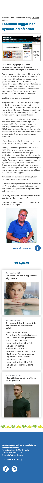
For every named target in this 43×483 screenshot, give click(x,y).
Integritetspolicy (14, 459)
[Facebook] (37, 249)
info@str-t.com (15, 455)
